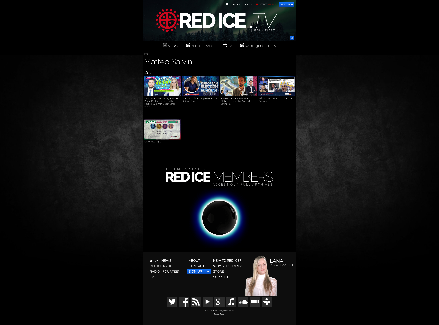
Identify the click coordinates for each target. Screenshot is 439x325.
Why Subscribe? (227, 266)
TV (229, 46)
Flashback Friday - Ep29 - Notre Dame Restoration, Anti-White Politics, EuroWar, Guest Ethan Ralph (161, 102)
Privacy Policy (219, 314)
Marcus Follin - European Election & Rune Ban (200, 99)
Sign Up (285, 4)
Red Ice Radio (202, 46)
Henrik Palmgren (219, 311)
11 (179, 112)
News (172, 46)
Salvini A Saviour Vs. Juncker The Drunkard (275, 99)
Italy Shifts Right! (152, 141)
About (236, 4)
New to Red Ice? (227, 261)
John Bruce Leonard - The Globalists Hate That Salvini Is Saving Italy (236, 101)
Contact (197, 266)
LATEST (267, 4)
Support (221, 277)
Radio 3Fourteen (260, 46)
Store (248, 4)
